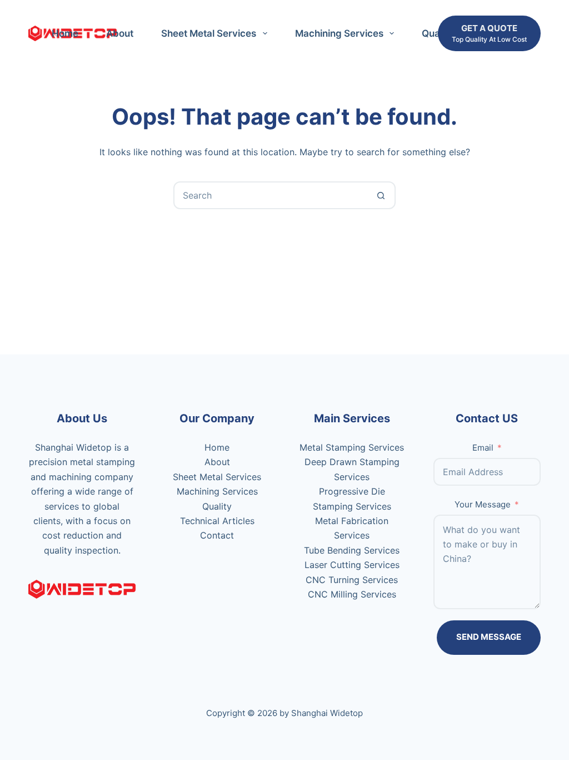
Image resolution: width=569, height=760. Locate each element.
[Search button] (381, 195)
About (119, 33)
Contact (217, 535)
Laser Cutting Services (352, 564)
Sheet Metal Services (208, 33)
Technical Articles (217, 520)
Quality (217, 506)
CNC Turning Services (352, 579)
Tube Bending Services (352, 550)
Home (65, 33)
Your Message (483, 504)
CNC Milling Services (352, 594)
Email (482, 447)
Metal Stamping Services (352, 447)
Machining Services (339, 33)
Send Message (488, 636)
